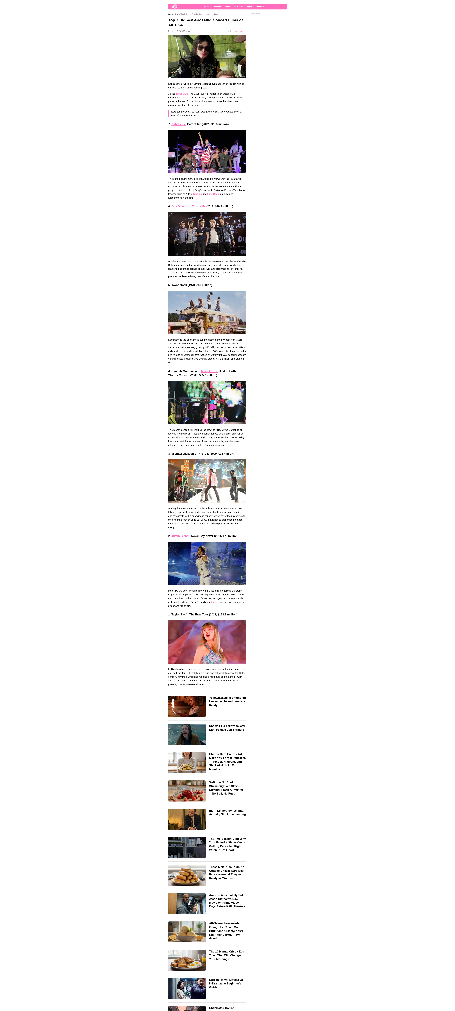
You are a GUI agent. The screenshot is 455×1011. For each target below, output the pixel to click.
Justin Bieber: (180, 536)
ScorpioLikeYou (174, 14)
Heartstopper (246, 6)
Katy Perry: (178, 124)
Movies (228, 6)
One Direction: (181, 206)
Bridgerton (259, 6)
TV (197, 6)
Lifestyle (205, 6)
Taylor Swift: (182, 93)
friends (214, 602)
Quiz (236, 6)
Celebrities (217, 6)
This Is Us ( (199, 206)
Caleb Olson (241, 31)
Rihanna (197, 194)
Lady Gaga (213, 194)
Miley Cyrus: (209, 371)
